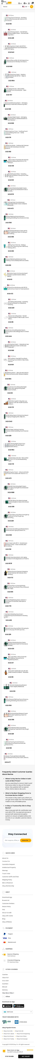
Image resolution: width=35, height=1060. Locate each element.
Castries (5, 974)
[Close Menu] (2, 4)
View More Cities (7, 993)
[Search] (31, 6)
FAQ (3, 909)
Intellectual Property (9, 867)
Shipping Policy (7, 880)
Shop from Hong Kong (23, 1033)
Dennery (5, 990)
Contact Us (6, 861)
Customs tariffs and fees (10, 877)
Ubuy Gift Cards (7, 916)
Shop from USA (8, 1031)
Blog (3, 919)
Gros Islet (5, 981)
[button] (20, 3)
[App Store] (7, 1006)
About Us (5, 858)
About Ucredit (6, 913)
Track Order (6, 873)
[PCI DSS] (6, 1022)
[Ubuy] (8, 3)
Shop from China (21, 1036)
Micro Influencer (7, 883)
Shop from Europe (22, 1039)
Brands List (5, 900)
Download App (7, 897)
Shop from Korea (9, 1036)
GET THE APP (26, 1056)
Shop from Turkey (9, 1039)
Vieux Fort (5, 978)
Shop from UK (19, 1031)
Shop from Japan (9, 1033)
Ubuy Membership (8, 886)
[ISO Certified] (20, 1022)
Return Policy (6, 906)
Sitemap (5, 870)
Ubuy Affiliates (7, 922)
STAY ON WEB (9, 1056)
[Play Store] (18, 1006)
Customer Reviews (8, 903)
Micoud (4, 987)
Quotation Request (8, 864)
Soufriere (5, 984)
